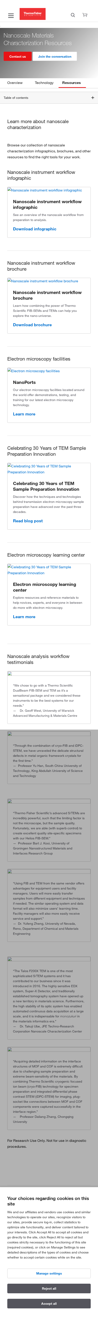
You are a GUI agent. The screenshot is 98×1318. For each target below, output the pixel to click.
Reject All (49, 1288)
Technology (44, 82)
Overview (15, 82)
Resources (71, 82)
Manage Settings (49, 1273)
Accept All (49, 1304)
